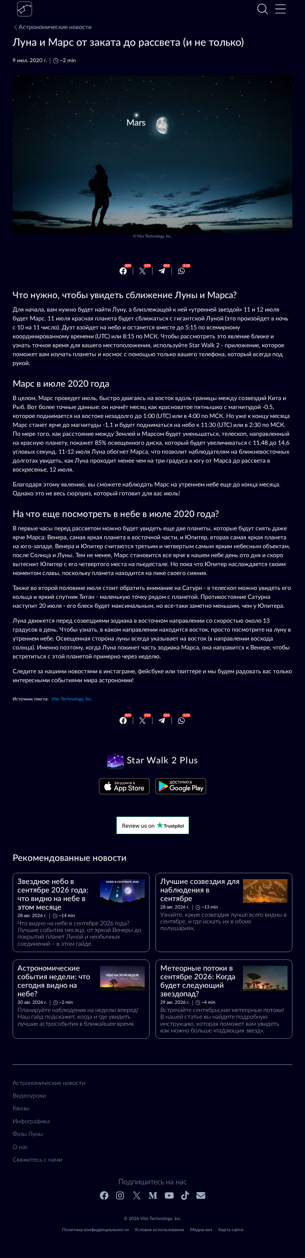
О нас (20, 1147)
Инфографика (31, 1121)
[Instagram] (120, 1195)
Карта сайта (230, 1229)
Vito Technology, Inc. (154, 236)
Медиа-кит (201, 1229)
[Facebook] (123, 271)
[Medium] (152, 1195)
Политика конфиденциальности (95, 1229)
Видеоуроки (29, 1096)
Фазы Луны (28, 1134)
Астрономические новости (55, 27)
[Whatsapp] (181, 271)
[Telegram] (161, 271)
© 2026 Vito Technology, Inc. (153, 1218)
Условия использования (159, 1229)
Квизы (21, 1108)
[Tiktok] (185, 1195)
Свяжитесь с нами (37, 1160)
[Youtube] (169, 1195)
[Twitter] (142, 271)
